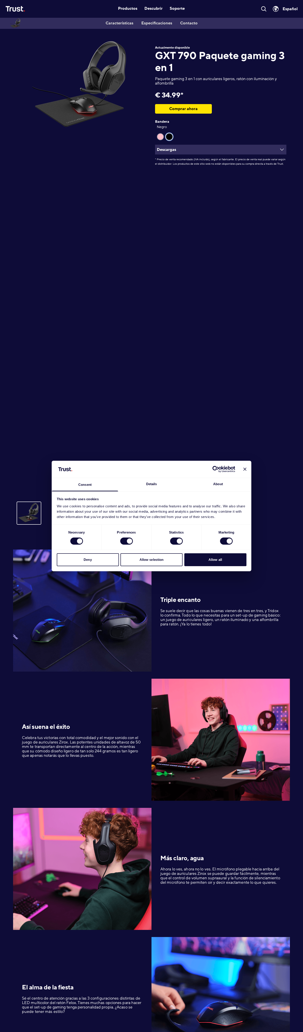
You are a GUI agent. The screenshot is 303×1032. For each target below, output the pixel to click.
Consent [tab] (85, 484)
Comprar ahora (183, 108)
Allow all (215, 559)
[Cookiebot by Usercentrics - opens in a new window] (215, 469)
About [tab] (218, 484)
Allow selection (152, 559)
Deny (88, 559)
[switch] (126, 541)
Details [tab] (151, 484)
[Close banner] (244, 469)
